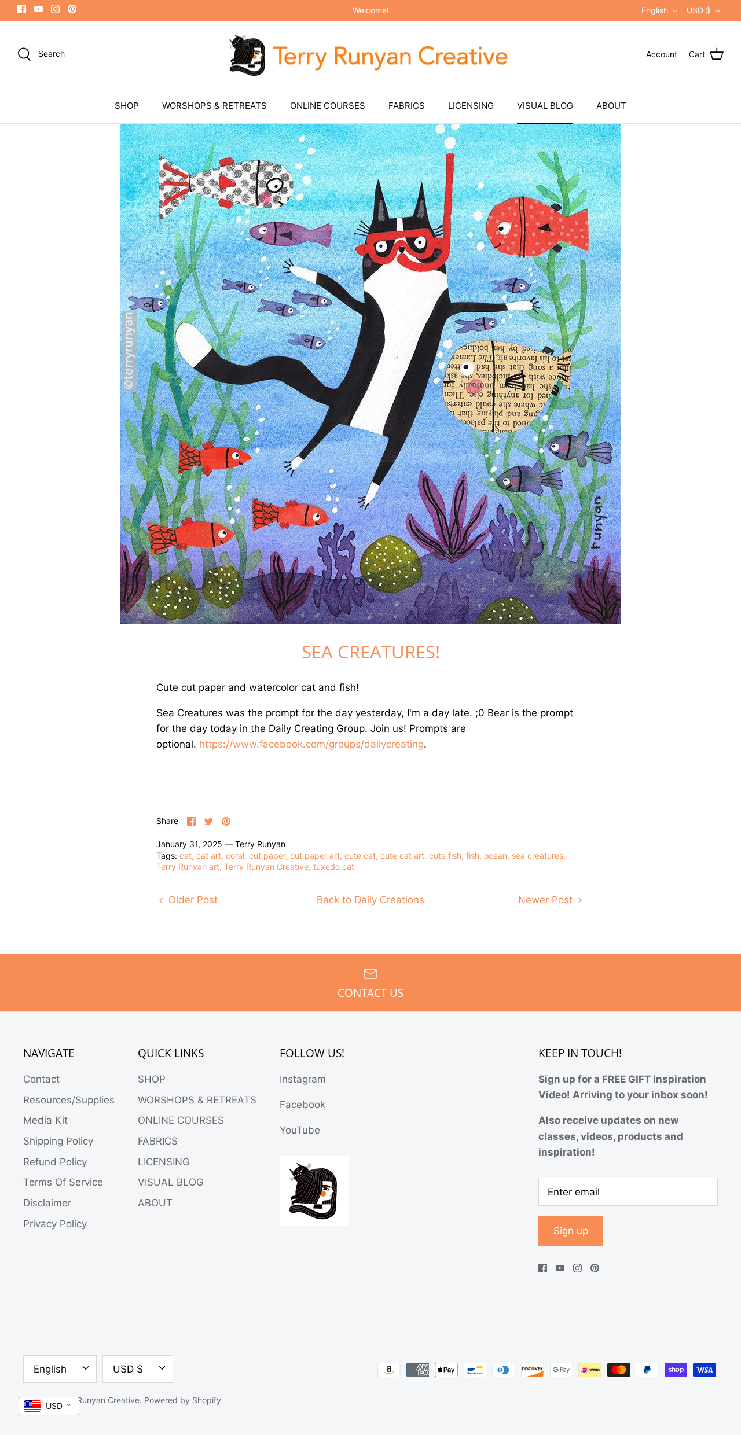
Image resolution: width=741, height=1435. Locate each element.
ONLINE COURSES (327, 105)
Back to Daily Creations (370, 900)
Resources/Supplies (69, 1100)
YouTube (300, 1130)
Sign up (570, 1231)
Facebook (302, 1104)
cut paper (267, 855)
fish (472, 855)
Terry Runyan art (187, 866)
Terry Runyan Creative (266, 866)
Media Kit (45, 1120)
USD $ (699, 10)
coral (235, 855)
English (654, 10)
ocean (495, 855)
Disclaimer (47, 1203)
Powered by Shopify (182, 1400)
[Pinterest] (72, 9)
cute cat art (402, 855)
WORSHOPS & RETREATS (214, 105)
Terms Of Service (63, 1182)
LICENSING (471, 105)
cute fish (445, 855)
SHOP (127, 105)
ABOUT (611, 105)
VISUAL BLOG (545, 105)
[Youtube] (38, 9)
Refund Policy (55, 1162)
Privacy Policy (55, 1224)
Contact (41, 1079)
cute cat (360, 855)
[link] (311, 744)
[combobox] (49, 1406)
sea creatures (537, 855)
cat (185, 855)
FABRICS (406, 105)
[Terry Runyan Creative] (370, 55)
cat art (208, 855)
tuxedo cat (333, 866)
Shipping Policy (58, 1141)
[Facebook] (21, 9)
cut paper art (315, 855)
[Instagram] (55, 9)
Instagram (303, 1079)
